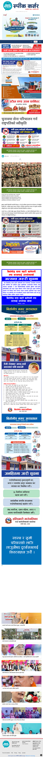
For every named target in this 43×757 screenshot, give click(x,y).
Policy (19, 752)
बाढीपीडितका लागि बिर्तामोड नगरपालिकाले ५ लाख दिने (11, 200)
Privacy (15, 752)
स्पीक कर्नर (7, 156)
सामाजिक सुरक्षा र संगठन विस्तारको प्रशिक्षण (13, 720)
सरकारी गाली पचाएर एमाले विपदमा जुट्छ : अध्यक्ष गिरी (11, 194)
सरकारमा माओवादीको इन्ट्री (9, 641)
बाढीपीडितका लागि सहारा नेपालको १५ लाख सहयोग (10, 196)
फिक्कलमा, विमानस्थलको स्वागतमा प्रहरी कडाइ (13, 672)
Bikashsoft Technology (30, 755)
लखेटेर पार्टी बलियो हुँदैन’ (9, 735)
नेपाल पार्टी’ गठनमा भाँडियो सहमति (10, 688)
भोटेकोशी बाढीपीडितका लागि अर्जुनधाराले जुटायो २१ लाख (11, 198)
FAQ (12, 752)
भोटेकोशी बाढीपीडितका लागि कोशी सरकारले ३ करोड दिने (11, 197)
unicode (23, 752)
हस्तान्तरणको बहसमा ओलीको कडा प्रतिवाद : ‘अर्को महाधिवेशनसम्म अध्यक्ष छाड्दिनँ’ (20, 657)
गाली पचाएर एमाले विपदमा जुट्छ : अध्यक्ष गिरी (13, 625)
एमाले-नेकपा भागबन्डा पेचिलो (10, 704)
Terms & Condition (6, 752)
